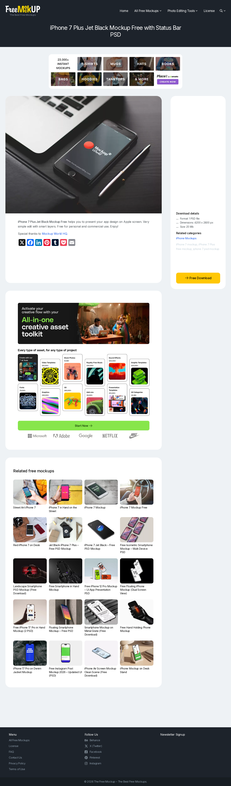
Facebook (96, 751)
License (209, 11)
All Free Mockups (146, 11)
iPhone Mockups (186, 238)
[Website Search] (222, 11)
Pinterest (95, 757)
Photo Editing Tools (181, 11)
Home (124, 11)
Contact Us (15, 757)
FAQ (11, 751)
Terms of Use (17, 769)
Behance (95, 740)
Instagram (95, 763)
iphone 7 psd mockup (206, 249)
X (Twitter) (96, 746)
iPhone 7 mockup (186, 244)
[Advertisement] (83, 264)
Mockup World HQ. (55, 233)
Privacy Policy (17, 763)
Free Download (200, 278)
